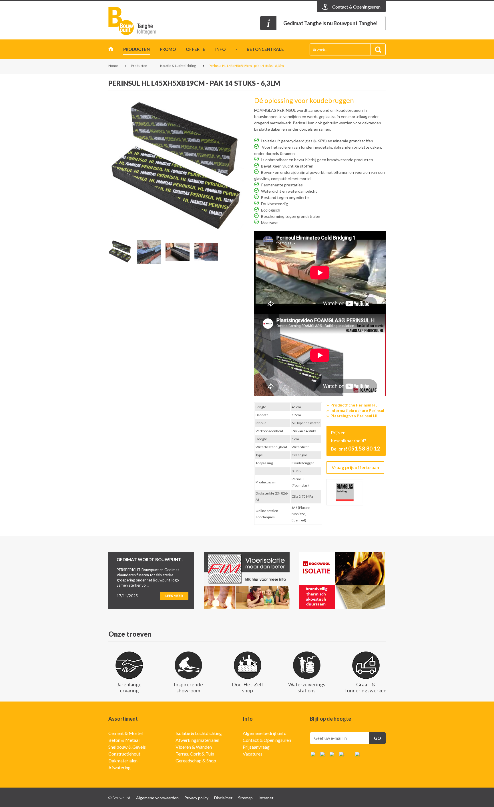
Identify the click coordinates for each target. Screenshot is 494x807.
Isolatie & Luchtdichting (178, 65)
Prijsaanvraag (256, 747)
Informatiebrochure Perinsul (357, 410)
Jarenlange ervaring (129, 687)
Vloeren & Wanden (194, 747)
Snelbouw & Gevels (127, 747)
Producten (136, 49)
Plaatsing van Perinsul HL (354, 415)
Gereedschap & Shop (196, 760)
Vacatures (252, 753)
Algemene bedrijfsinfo (264, 733)
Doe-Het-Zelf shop (247, 687)
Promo (168, 49)
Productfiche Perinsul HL (353, 404)
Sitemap (245, 797)
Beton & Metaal (124, 740)
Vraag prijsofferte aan (355, 467)
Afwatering (119, 767)
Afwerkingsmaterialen (197, 740)
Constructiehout (124, 753)
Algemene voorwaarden (157, 797)
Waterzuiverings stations (306, 687)
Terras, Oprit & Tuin (195, 753)
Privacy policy (196, 797)
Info (220, 49)
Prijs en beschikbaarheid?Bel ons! (355, 441)
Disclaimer (223, 797)
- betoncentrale (260, 49)
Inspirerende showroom (188, 687)
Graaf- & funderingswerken (366, 687)
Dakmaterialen (123, 760)
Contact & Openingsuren (267, 740)
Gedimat (141, 21)
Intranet (266, 797)
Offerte (195, 49)
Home (110, 50)
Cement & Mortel (125, 733)
